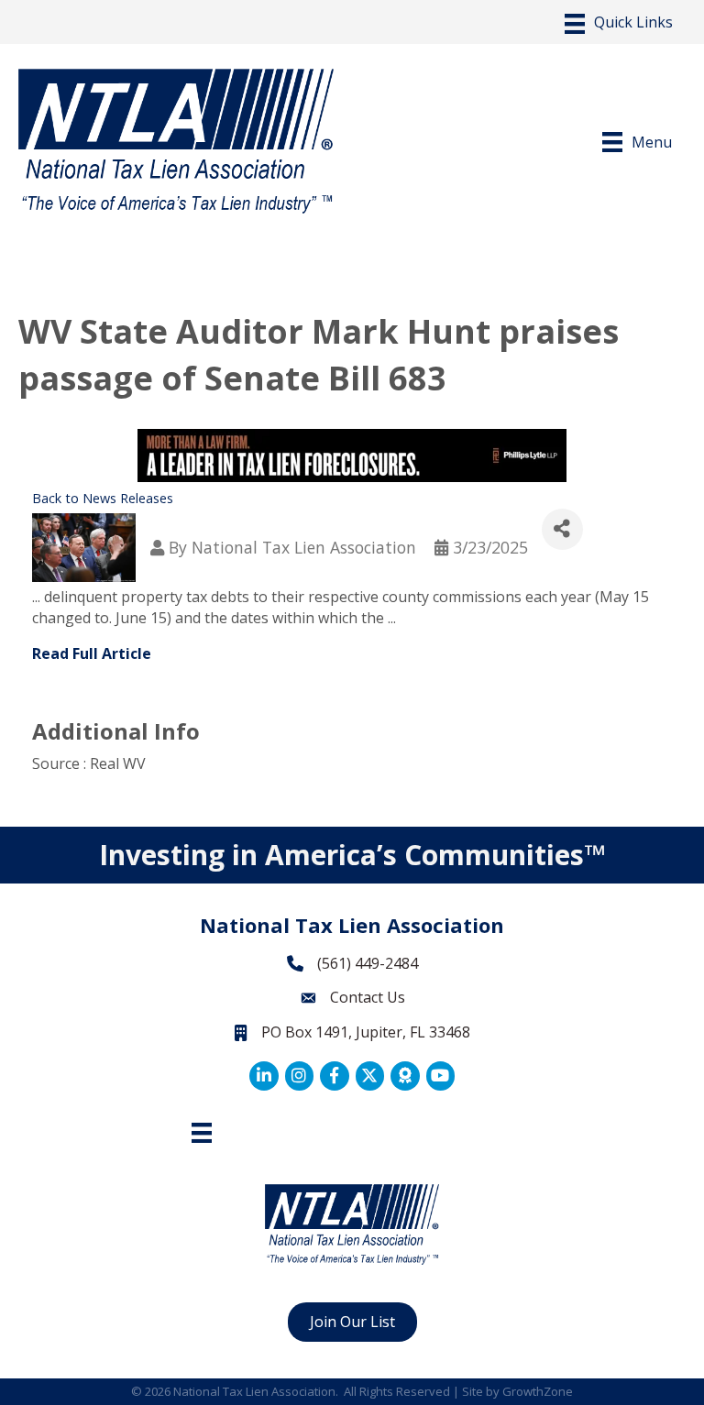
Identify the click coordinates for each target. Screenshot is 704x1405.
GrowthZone (537, 1391)
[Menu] (619, 23)
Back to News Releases (102, 498)
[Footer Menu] (201, 1132)
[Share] (562, 529)
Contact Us (367, 997)
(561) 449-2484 (367, 963)
